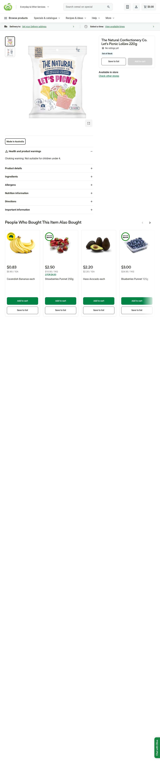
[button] (10, 41)
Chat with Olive (157, 748)
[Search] (108, 6)
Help (94, 18)
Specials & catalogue (45, 18)
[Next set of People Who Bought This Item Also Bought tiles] (150, 222)
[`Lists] (127, 7)
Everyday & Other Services (32, 7)
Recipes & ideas (74, 18)
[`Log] (136, 7)
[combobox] (87, 7)
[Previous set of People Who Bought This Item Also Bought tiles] (142, 222)
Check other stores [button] (109, 76)
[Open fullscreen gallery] (88, 123)
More (108, 18)
